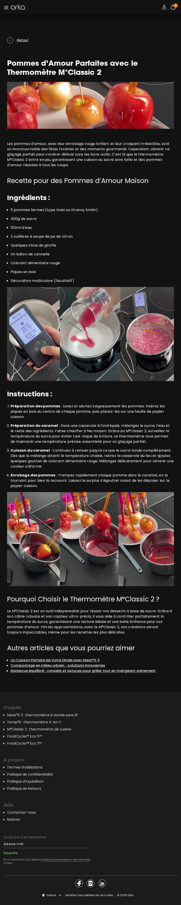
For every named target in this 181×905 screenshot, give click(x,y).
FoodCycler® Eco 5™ (24, 736)
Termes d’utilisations (25, 767)
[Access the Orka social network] (79, 883)
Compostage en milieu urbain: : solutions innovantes (58, 665)
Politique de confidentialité (30, 774)
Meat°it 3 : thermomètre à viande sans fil (42, 715)
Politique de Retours (24, 788)
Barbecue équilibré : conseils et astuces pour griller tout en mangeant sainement (83, 670)
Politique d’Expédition (25, 781)
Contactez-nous (21, 812)
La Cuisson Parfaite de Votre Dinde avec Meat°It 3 (55, 660)
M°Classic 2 (17, 159)
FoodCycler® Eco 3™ (24, 743)
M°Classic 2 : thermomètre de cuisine (39, 729)
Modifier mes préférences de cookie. (89, 895)
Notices (13, 819)
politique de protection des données (66, 859)
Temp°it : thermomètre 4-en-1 (34, 722)
